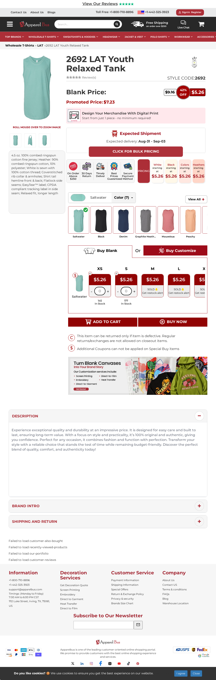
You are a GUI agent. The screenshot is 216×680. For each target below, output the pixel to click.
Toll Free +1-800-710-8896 (115, 12)
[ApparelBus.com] (37, 24)
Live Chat (183, 27)
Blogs (51, 12)
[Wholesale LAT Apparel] (193, 62)
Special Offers (119, 589)
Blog (165, 598)
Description (25, 416)
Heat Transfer (68, 603)
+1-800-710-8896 (19, 580)
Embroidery (67, 594)
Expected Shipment (140, 133)
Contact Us (19, 12)
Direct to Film (69, 608)
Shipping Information (124, 584)
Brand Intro (25, 506)
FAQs (165, 594)
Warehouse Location (175, 603)
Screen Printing (70, 589)
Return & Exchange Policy (127, 594)
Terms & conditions (174, 589)
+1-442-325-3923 (156, 12)
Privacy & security (122, 598)
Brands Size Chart (122, 603)
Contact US (169, 584)
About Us (37, 12)
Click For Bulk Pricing (136, 151)
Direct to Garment (71, 599)
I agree (181, 673)
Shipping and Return (34, 521)
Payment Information (125, 580)
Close (196, 673)
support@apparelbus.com (25, 589)
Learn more (162, 673)
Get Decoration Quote (74, 585)
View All (194, 199)
